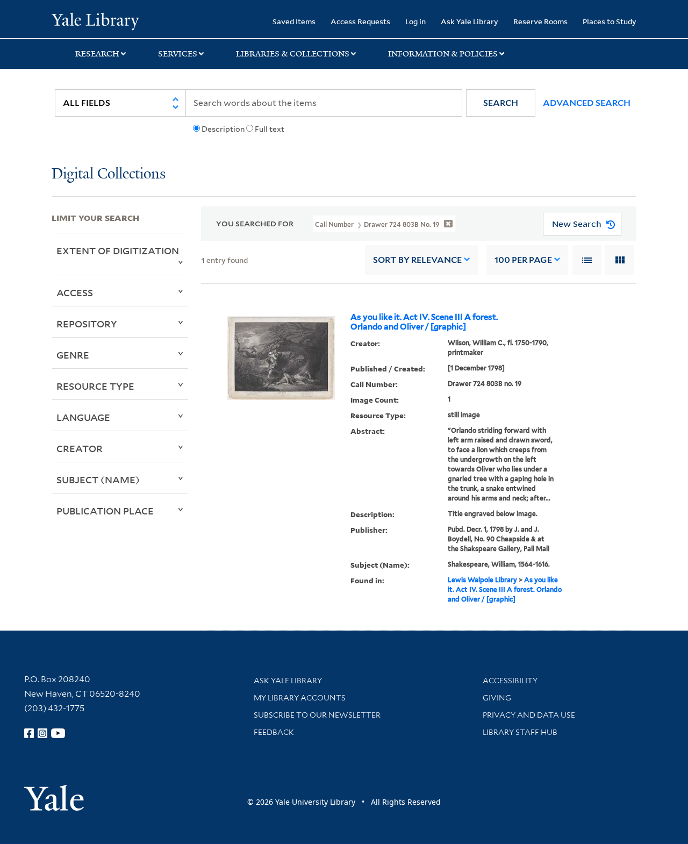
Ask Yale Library (469, 21)
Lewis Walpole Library (482, 580)
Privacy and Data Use (529, 715)
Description (223, 129)
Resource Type (95, 386)
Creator (79, 448)
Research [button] (97, 53)
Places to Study (609, 21)
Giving (497, 697)
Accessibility (510, 680)
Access (74, 292)
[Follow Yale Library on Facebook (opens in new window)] (29, 733)
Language (83, 417)
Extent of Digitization (117, 250)
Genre (72, 354)
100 (523, 260)
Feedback (274, 732)
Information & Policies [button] (443, 53)
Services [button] (177, 53)
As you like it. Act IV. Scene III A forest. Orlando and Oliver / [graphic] (424, 322)
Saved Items (294, 21)
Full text (269, 129)
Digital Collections (109, 174)
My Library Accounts (300, 697)
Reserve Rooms (540, 21)
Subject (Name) (98, 479)
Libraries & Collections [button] (292, 53)
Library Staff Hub (520, 732)
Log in (415, 21)
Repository (86, 323)
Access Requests (360, 21)
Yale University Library (95, 20)
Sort (417, 260)
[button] (500, 103)
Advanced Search (586, 103)
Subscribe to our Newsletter (317, 715)
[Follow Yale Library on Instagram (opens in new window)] (42, 733)
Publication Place (105, 510)
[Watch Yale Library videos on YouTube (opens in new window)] (58, 733)
